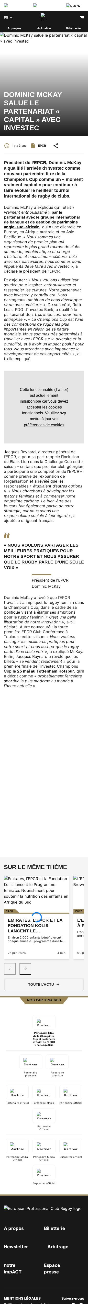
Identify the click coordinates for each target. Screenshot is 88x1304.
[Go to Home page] (44, 17)
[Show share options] (56, 146)
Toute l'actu (41, 984)
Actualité (44, 28)
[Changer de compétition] (14, 5)
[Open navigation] (82, 17)
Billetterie (73, 28)
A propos (15, 28)
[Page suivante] (25, 969)
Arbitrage (57, 1246)
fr (6, 17)
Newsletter (16, 1246)
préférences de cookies (44, 425)
